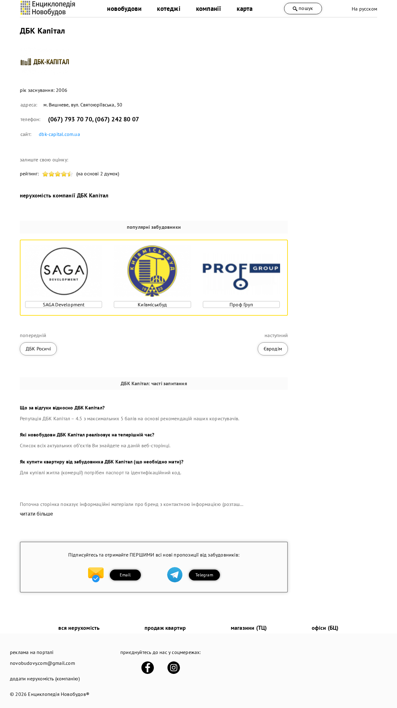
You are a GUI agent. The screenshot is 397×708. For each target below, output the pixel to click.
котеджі (168, 8)
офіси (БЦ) (325, 627)
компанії (208, 8)
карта (244, 8)
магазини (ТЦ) (249, 627)
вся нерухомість (79, 627)
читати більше (36, 513)
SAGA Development (64, 304)
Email (125, 575)
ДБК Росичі (38, 348)
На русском (364, 9)
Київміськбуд (152, 304)
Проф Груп (241, 304)
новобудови (124, 8)
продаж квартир (165, 627)
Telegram (204, 575)
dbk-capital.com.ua (59, 134)
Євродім (273, 348)
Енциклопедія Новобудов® (58, 694)
